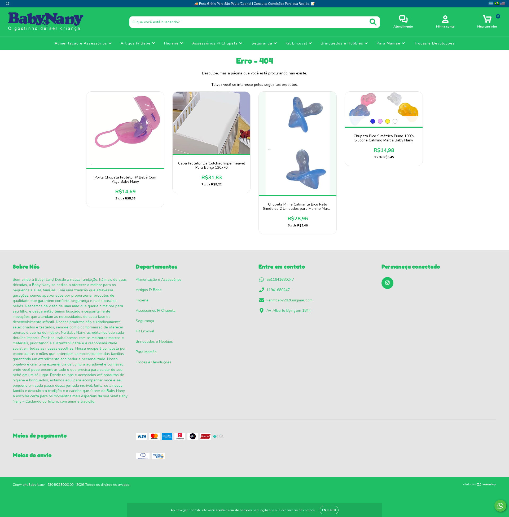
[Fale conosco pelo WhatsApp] (500, 506)
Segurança (263, 43)
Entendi (329, 510)
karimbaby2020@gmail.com (289, 300)
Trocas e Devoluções (434, 43)
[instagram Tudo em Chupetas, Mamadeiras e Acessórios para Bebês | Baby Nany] (7, 3)
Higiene (172, 43)
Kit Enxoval (297, 43)
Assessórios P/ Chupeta (215, 43)
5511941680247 (280, 279)
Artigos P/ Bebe (136, 43)
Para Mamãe (389, 43)
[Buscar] (373, 22)
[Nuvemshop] (479, 485)
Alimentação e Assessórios (81, 43)
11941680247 (278, 289)
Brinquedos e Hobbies (343, 43)
